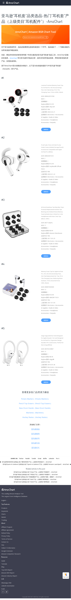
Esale (3, 589)
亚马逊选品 (35, 429)
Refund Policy (5, 533)
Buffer (45, 458)
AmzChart (14, 58)
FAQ (2, 545)
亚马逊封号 (35, 438)
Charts (3, 514)
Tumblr (33, 458)
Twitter (21, 458)
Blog (2, 567)
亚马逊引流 (35, 443)
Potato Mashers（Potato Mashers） (35, 399)
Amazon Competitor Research (10, 554)
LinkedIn (51, 458)
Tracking (4, 520)
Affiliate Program (6, 527)
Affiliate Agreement (7, 530)
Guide (3, 561)
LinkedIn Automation (7, 586)
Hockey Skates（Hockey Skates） (35, 417)
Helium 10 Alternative (8, 548)
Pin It (57, 458)
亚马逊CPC (35, 447)
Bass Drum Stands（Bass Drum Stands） (35, 408)
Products (4, 508)
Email (39, 458)
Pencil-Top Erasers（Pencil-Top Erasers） (35, 403)
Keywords (4, 511)
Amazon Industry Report (9, 576)
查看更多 (46, 129)
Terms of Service (6, 539)
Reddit (27, 458)
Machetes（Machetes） (35, 413)
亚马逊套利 (35, 434)
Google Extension (7, 551)
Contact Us (4, 542)
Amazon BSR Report (7, 573)
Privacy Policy (5, 536)
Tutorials (4, 564)
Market (3, 517)
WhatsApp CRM (6, 583)
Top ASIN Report (6, 570)
